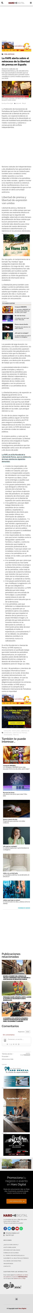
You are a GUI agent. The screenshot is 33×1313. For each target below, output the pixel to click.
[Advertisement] (16, 23)
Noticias (11, 54)
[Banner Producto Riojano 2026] (16, 1131)
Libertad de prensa (19, 732)
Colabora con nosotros (12, 1261)
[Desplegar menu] (31, 3)
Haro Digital (22, 1308)
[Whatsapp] (21, 1228)
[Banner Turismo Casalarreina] (16, 50)
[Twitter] (9, 1228)
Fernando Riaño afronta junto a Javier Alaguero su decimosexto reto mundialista (17, 998)
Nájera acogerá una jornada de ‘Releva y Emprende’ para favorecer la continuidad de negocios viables (16, 977)
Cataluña (7, 730)
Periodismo (8, 734)
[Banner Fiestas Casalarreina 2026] (16, 255)
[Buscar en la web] (2, 3)
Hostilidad (16, 730)
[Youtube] (17, 1228)
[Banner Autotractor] (16, 1155)
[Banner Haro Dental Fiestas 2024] (16, 1086)
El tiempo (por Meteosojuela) (14, 1255)
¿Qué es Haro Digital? (11, 1244)
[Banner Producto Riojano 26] (16, 1168)
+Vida (5, 54)
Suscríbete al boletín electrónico (16, 1258)
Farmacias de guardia (11, 1252)
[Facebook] (5, 1228)
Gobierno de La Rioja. (20, 1278)
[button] (16, 1299)
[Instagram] (13, 1228)
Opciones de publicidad (12, 1250)
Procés (16, 734)
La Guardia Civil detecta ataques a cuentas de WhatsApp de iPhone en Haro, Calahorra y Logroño (15, 1019)
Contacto (7, 1266)
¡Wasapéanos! (8, 1263)
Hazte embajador (10, 1247)
